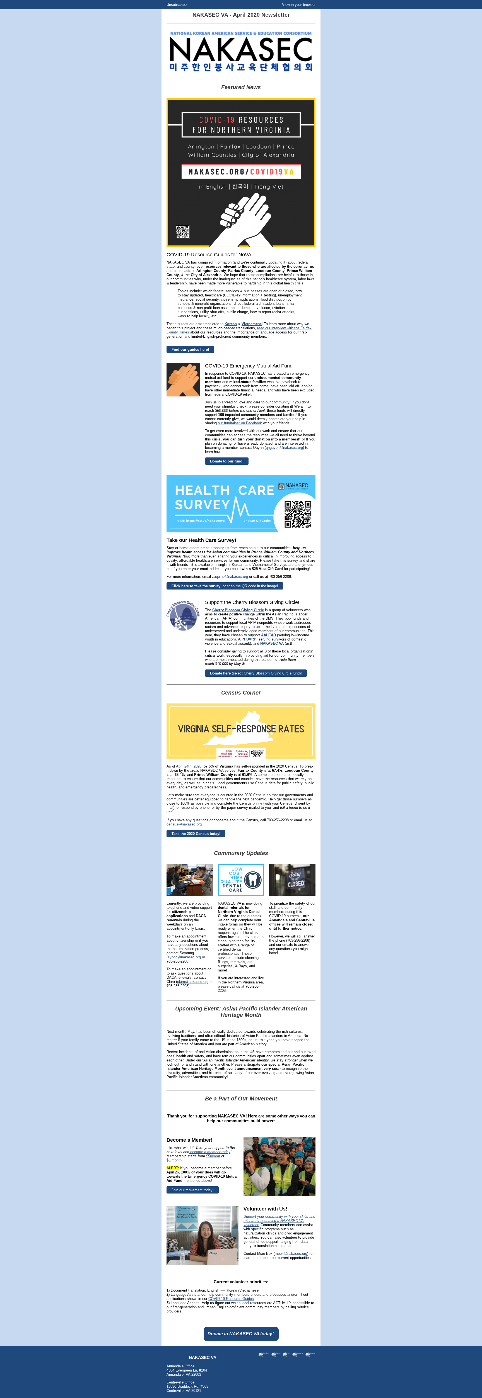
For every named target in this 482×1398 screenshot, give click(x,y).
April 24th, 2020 (188, 766)
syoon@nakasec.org (184, 957)
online (257, 803)
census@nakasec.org (184, 824)
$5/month (174, 1160)
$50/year (213, 1156)
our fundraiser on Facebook (240, 423)
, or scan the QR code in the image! (225, 586)
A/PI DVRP (247, 639)
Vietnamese (252, 324)
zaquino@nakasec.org (230, 576)
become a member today (209, 1152)
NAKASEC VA (272, 643)
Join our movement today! (193, 1190)
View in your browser (298, 5)
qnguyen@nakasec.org (284, 447)
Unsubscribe (177, 5)
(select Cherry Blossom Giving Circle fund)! (256, 673)
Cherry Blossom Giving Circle (238, 610)
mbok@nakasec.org (291, 1253)
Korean (231, 324)
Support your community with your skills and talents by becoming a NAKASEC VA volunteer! (279, 1220)
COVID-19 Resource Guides (231, 1299)
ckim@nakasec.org (192, 982)
